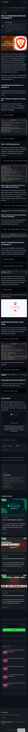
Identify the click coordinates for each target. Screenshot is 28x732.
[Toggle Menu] (25, 2)
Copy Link (6, 449)
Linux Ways (17, 722)
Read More (4, 533)
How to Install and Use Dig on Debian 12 (13, 595)
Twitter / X (11, 445)
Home (2, 7)
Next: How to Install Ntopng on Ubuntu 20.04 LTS (12, 460)
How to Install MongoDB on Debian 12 (12, 520)
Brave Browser (6, 440)
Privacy (23, 722)
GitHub (19, 445)
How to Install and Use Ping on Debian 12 (13, 558)
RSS (4, 717)
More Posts (6, 486)
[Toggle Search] (22, 2)
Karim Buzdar (15, 10)
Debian (6, 7)
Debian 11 (13, 440)
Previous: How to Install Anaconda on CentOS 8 (13, 457)
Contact (3, 723)
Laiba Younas (15, 515)
